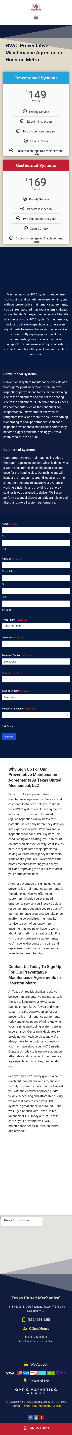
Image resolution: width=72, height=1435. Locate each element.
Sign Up (9, 736)
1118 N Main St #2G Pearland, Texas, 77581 (33, 1306)
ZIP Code (6, 609)
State (4, 597)
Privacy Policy (30, 1405)
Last (4, 549)
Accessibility (45, 1405)
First (4, 536)
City (4, 584)
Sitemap (57, 1405)
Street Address (10, 571)
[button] (36, 17)
